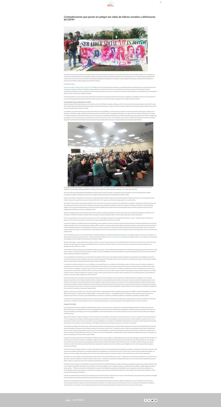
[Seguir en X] (148, 400)
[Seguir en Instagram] (155, 400)
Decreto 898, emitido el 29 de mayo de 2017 (79, 87)
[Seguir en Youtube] (152, 400)
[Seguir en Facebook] (145, 400)
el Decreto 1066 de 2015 (114, 237)
